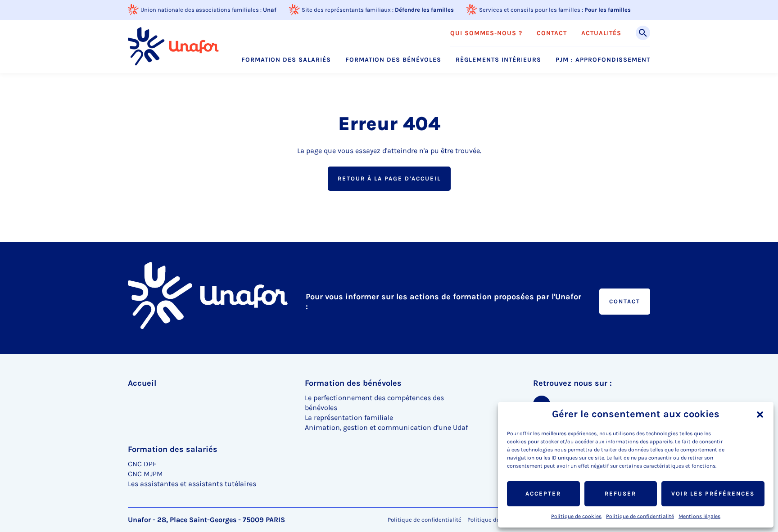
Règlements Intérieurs (498, 59)
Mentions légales (699, 516)
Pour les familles (607, 9)
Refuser (620, 493)
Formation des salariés (286, 59)
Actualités (601, 33)
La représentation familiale (349, 417)
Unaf (269, 9)
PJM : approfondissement (603, 59)
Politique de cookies (576, 516)
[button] (759, 414)
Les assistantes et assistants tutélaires (192, 483)
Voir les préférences (713, 493)
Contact (552, 33)
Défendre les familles (424, 9)
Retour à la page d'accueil (389, 178)
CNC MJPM (145, 473)
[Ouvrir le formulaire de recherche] (643, 33)
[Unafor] (173, 46)
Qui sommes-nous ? (486, 33)
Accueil (142, 383)
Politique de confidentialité (640, 516)
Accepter (543, 493)
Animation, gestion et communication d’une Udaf (386, 427)
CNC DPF (142, 464)
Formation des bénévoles (393, 59)
